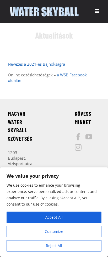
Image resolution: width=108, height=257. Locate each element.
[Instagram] (78, 147)
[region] (54, 212)
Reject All (54, 245)
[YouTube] (88, 136)
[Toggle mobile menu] (97, 11)
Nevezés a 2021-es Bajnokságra (36, 64)
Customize (54, 231)
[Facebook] (78, 136)
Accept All (54, 217)
